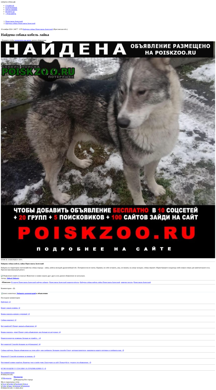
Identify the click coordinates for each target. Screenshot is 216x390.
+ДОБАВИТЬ (10, 14)
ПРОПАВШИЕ (11, 10)
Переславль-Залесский (142, 282)
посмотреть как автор (23, 40)
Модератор (18, 377)
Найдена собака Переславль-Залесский (38, 29)
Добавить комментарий (26, 293)
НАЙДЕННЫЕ (11, 8)
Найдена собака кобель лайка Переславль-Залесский (100, 282)
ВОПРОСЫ (10, 12)
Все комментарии (7, 373)
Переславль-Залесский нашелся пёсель (64, 282)
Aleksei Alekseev (13, 278)
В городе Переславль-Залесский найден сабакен (29, 282)
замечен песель (127, 282)
